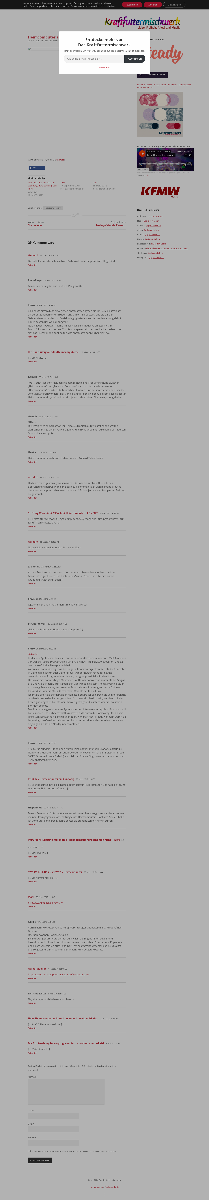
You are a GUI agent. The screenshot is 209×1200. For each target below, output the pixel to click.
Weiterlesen (104, 67)
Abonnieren (135, 58)
